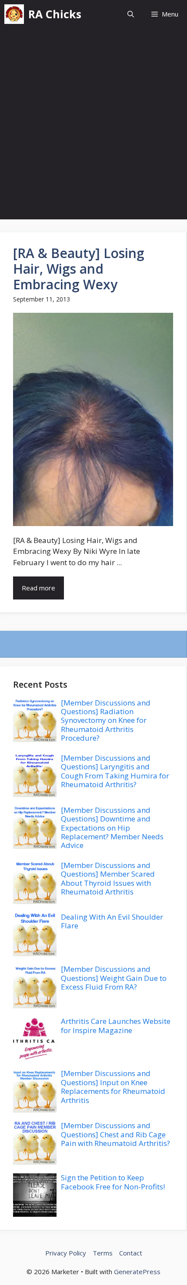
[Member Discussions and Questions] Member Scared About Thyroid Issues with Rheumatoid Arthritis (108, 878)
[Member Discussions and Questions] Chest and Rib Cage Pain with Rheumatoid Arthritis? (115, 1134)
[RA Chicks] (14, 14)
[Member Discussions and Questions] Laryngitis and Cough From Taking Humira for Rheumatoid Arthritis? (115, 771)
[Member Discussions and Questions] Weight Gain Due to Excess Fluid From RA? (114, 978)
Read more (38, 587)
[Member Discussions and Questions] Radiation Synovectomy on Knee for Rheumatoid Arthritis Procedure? (105, 720)
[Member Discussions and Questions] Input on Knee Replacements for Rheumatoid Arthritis (113, 1086)
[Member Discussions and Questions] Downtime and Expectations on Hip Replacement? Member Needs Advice (112, 828)
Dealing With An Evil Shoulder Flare (112, 921)
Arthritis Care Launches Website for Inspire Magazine (115, 1025)
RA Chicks (54, 14)
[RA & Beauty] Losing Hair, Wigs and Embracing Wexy (78, 268)
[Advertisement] (93, 126)
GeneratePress (137, 1271)
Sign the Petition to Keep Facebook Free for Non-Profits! (113, 1181)
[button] (131, 14)
